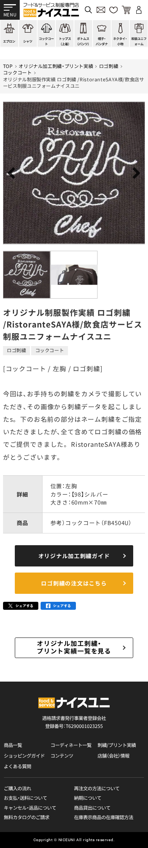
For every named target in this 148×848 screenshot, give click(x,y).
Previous (13, 173)
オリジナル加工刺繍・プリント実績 (56, 66)
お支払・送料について (25, 798)
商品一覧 (13, 745)
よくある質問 (17, 766)
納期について (87, 798)
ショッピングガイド (24, 756)
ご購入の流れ (17, 788)
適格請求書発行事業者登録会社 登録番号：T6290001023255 (74, 722)
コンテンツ (61, 756)
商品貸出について (92, 808)
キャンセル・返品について (30, 808)
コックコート (17, 73)
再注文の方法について (97, 788)
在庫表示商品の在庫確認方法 (103, 817)
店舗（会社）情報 (113, 756)
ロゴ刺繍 (108, 66)
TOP (8, 66)
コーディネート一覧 (70, 745)
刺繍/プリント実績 (117, 745)
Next (134, 173)
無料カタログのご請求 (26, 817)
